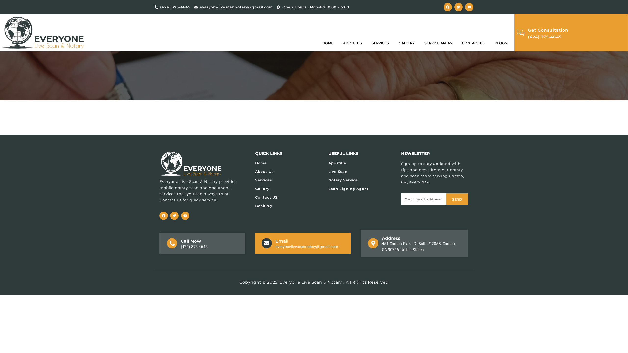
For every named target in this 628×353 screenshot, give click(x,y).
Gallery (407, 43)
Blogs (501, 43)
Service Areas (438, 43)
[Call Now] (172, 243)
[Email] (267, 243)
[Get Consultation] (520, 32)
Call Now (191, 241)
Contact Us (473, 43)
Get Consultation (548, 30)
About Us (352, 43)
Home (327, 43)
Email (281, 241)
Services (380, 43)
